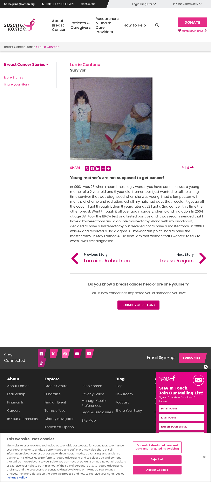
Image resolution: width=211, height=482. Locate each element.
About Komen (18, 386)
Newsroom (124, 394)
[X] (87, 168)
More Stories (13, 77)
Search (157, 25)
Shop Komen (92, 386)
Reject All (157, 459)
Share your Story (16, 84)
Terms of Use (55, 410)
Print (186, 167)
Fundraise (53, 394)
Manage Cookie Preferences (94, 403)
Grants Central (56, 386)
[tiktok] (42, 362)
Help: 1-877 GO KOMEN (60, 4)
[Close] (204, 457)
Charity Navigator (59, 419)
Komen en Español (60, 427)
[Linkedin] (97, 168)
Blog (119, 386)
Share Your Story (128, 410)
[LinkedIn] (90, 353)
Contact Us (88, 4)
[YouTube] (78, 353)
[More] (108, 168)
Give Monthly (193, 30)
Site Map (89, 420)
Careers (13, 410)
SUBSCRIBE (192, 357)
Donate (192, 22)
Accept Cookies (157, 470)
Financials (15, 402)
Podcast (122, 402)
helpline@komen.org (21, 4)
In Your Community (22, 419)
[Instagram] (66, 353)
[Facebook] (92, 168)
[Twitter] (54, 353)
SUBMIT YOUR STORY (138, 305)
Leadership (16, 394)
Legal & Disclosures (97, 412)
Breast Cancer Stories (19, 47)
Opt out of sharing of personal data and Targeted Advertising (157, 447)
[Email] (103, 168)
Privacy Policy (93, 394)
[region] (105, 457)
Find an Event (55, 402)
